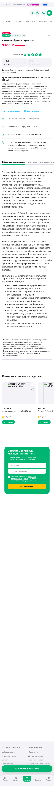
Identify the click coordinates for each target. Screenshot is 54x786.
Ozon (45, 5)
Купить (8, 422)
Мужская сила (45, 21)
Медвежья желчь (9, 756)
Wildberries (33, 5)
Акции (18, 21)
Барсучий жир (7, 764)
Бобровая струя (8, 752)
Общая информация (13, 162)
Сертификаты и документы (39, 764)
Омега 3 (5, 760)
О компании (33, 752)
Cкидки (8, 21)
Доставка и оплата (35, 756)
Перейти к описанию (11, 111)
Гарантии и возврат (36, 760)
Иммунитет (30, 21)
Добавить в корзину (27, 768)
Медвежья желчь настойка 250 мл (16, 411)
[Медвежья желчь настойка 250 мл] (19, 393)
